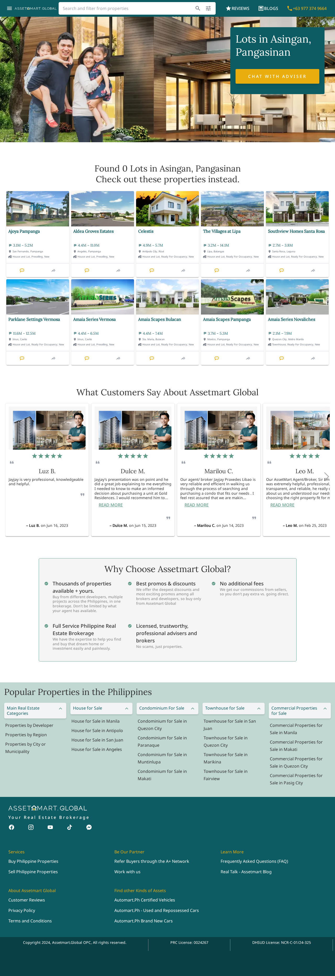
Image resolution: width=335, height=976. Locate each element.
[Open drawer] (9, 8)
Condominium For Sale (161, 708)
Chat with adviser (277, 76)
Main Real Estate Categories (23, 710)
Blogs (271, 8)
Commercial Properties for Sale (294, 710)
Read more (111, 505)
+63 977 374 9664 (310, 8)
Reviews (240, 8)
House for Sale (87, 708)
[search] (198, 8)
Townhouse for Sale (224, 708)
